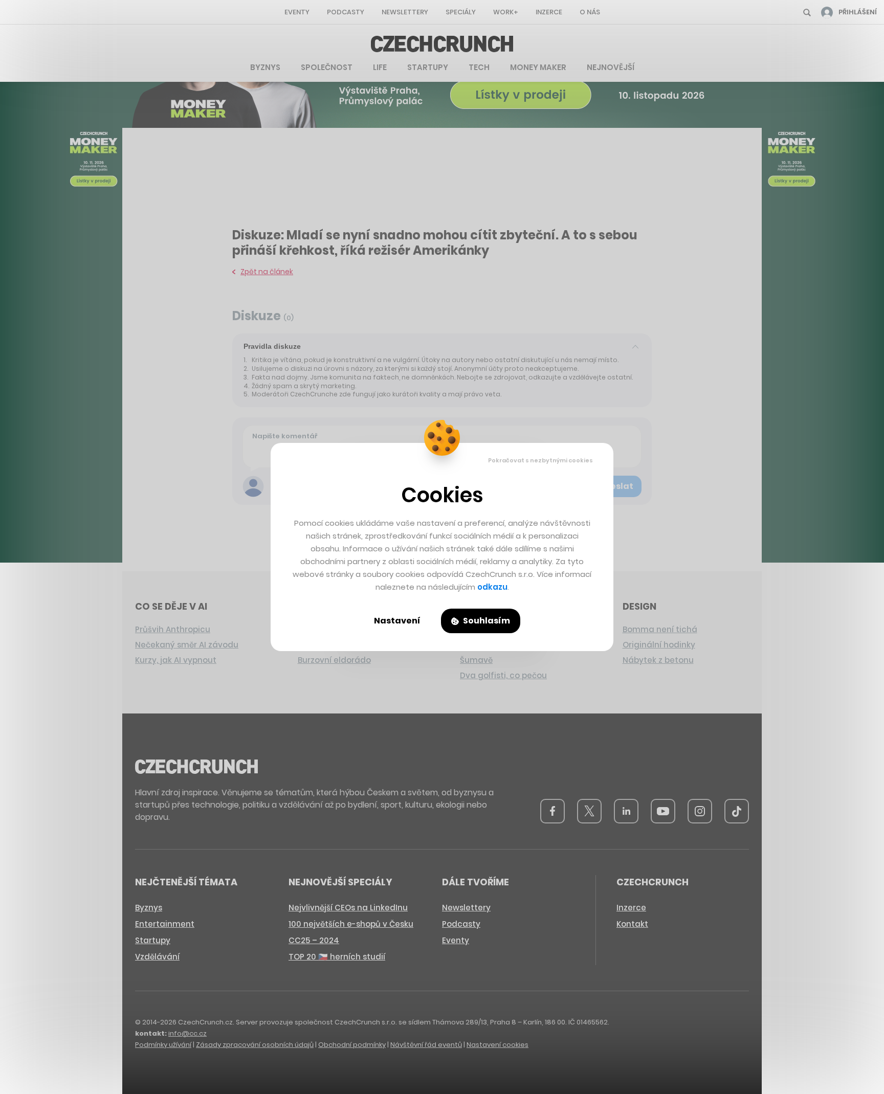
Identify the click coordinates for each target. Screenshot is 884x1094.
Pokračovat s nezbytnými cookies (540, 460)
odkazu (492, 587)
